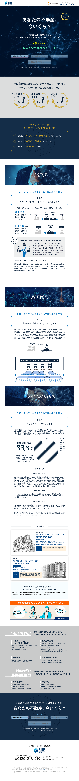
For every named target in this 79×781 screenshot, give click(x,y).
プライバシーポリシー (42, 769)
